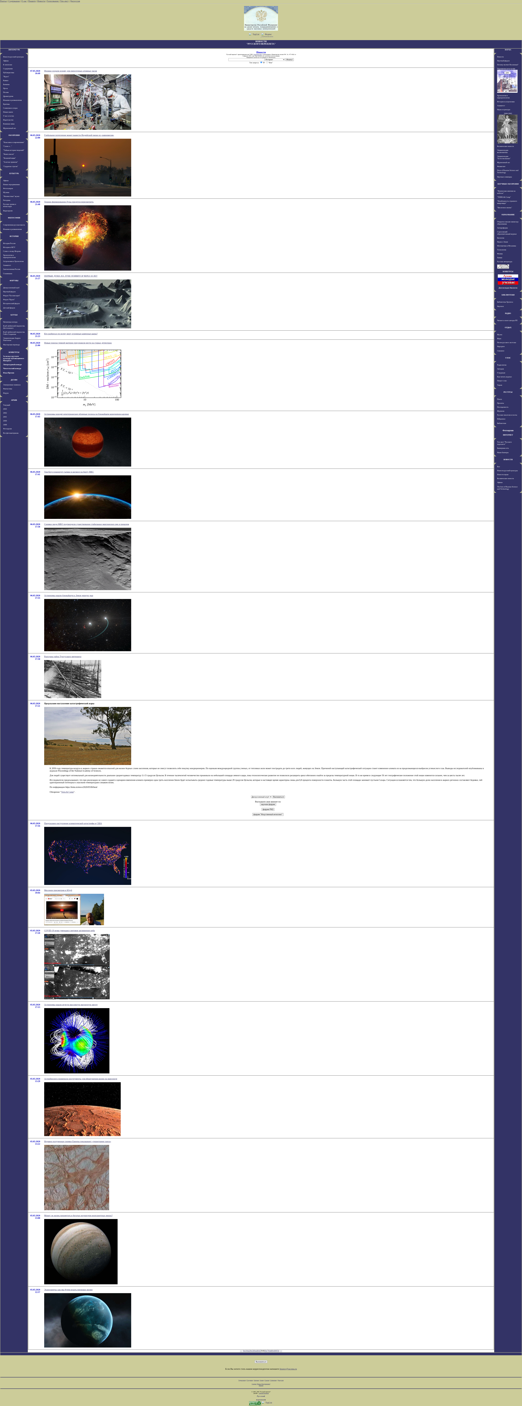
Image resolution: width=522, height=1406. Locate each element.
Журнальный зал (9, 128)
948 (270, 1351)
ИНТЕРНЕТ (508, 435)
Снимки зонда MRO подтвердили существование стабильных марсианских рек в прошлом (86, 524)
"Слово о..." (7, 146)
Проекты (500, 403)
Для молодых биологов (508, 288)
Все (498, 467)
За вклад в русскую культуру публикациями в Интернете (13, 358)
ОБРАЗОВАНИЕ (508, 215)
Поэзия (6, 92)
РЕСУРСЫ (508, 392)
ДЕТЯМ (14, 380)
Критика (6, 104)
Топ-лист (64, 1)
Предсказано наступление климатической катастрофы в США (73, 823)
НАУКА (508, 50)
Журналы (500, 411)
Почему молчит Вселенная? (507, 65)
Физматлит (501, 166)
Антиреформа (502, 228)
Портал (3, 1)
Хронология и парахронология (9, 256)
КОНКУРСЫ (14, 352)
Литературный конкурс (12, 364)
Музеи (499, 335)
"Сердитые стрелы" (10, 166)
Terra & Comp (67, 792)
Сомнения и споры (10, 108)
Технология (501, 250)
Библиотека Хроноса (505, 302)
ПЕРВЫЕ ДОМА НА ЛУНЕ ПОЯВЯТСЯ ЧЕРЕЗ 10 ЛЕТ (70, 276)
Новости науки (502, 474)
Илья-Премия (8, 373)
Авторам (500, 369)
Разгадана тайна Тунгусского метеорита (62, 656)
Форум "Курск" (9, 299)
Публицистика (8, 73)
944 (255, 1351)
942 (248, 1351)
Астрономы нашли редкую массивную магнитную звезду (71, 1005)
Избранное (501, 419)
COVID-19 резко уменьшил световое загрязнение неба (69, 930)
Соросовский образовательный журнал (507, 233)
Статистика (273, 1380)
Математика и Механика (506, 246)
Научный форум (9, 292)
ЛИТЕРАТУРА (14, 50)
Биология (500, 238)
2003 (5, 409)
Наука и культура (503, 110)
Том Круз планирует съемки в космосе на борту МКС (69, 472)
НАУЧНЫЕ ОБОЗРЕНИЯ (508, 184)
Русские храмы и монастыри (9, 205)
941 (244, 1351)
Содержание (14, 1)
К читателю (7, 65)
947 (266, 1351)
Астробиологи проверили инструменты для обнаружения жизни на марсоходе (80, 1079)
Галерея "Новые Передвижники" (261, 1384)
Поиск (499, 399)
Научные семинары (504, 177)
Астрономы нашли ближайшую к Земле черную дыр (68, 595)
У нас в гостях (8, 116)
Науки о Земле (502, 242)
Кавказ (5, 80)
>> (281, 1351)
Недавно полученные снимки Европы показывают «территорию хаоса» (77, 1141)
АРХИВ (14, 400)
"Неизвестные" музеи (11, 196)
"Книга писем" (8, 154)
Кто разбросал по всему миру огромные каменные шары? (71, 334)
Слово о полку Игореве (12, 251)
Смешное (500, 351)
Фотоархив (7, 429)
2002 (5, 413)
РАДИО (508, 313)
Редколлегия (501, 365)
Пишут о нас (502, 381)
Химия (499, 258)
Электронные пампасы (12, 385)
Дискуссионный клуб (11, 288)
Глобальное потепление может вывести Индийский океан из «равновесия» (79, 135)
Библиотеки (501, 423)
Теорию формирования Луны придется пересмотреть (69, 202)
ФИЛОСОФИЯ (14, 218)
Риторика (6, 200)
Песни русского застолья (506, 342)
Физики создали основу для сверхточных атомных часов (70, 71)
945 (259, 1351)
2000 (5, 421)
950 (277, 1351)
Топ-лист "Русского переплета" (504, 443)
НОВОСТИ (508, 460)
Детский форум (9, 308)
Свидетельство (257, 54)
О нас (24, 1)
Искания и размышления (12, 100)
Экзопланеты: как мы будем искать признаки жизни (68, 1290)
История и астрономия (506, 102)
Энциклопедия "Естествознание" (504, 157)
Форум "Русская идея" (11, 296)
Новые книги (8, 112)
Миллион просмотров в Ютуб (58, 890)
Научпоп (500, 306)
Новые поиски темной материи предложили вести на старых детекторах (78, 343)
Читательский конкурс (12, 368)
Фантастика (7, 389)
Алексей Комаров (264, 1393)
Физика (500, 254)
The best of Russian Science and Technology (507, 488)
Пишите (32, 1)
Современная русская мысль (14, 225)
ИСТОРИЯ (14, 236)
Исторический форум (11, 303)
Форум (5, 393)
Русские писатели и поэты (507, 415)
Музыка (6, 192)
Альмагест (7, 265)
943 (252, 1351)
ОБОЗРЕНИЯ (14, 135)
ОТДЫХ (508, 327)
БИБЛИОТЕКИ (508, 295)
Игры (499, 338)
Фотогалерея (8, 188)
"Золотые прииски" (10, 162)
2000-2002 (508, 113)
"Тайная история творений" (13, 150)
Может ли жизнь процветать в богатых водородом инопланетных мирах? (78, 1215)
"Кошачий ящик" (9, 158)
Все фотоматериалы (10, 433)
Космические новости (505, 146)
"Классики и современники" (13, 142)
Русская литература (504, 262)
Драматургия (8, 96)
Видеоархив (8, 211)
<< (241, 1351)
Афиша (6, 61)
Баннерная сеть (503, 448)
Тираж (499, 385)
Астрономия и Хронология (13, 261)
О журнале (501, 373)
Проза (5, 88)
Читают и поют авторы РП (507, 320)
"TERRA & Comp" (504, 197)
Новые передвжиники (11, 184)
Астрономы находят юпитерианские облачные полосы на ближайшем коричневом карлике (86, 414)
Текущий (6, 405)
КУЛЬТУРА (14, 173)
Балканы (6, 84)
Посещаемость (502, 407)
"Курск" (6, 76)
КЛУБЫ (14, 315)
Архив (262, 1380)
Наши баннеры (503, 452)
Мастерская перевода (11, 345)
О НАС (508, 358)
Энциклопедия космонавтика (502, 151)
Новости (41, 1)
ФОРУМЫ (14, 281)
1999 (5, 425)
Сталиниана (7, 273)
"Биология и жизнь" (504, 208)
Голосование (53, 1)
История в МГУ (9, 247)
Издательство (8, 120)
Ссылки (267, 1380)
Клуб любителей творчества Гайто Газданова (14, 333)
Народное (501, 346)
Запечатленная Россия (11, 269)
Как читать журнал (504, 377)
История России (9, 243)
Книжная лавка (9, 124)
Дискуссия (75, 1)
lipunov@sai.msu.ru (288, 1369)
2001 (5, 417)
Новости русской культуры (13, 57)
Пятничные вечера (10, 322)
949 (274, 1351)
